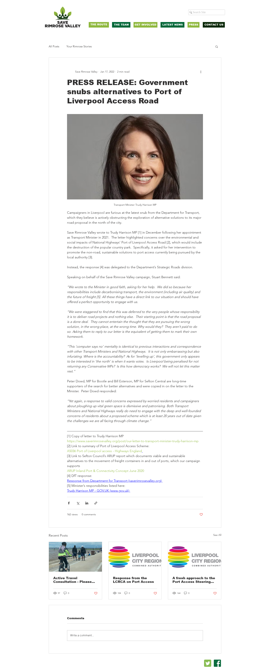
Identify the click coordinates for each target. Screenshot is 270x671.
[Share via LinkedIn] (87, 503)
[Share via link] (96, 503)
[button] (216, 46)
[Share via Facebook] (69, 503)
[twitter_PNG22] (207, 663)
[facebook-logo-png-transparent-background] (217, 663)
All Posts (54, 46)
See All (217, 535)
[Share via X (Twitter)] (78, 503)
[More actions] (201, 71)
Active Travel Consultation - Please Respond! (72, 580)
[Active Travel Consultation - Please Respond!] (75, 557)
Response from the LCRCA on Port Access (133, 580)
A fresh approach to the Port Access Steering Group (193, 580)
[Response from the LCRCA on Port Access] (135, 557)
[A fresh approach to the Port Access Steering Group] (194, 557)
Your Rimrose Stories (79, 46)
